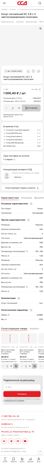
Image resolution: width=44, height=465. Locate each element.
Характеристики (7, 22)
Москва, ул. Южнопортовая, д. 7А (17, 431)
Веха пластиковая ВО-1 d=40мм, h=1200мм (8, 352)
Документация (31, 22)
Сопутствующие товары (14, 328)
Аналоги (34, 328)
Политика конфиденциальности (13, 448)
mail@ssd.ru (7, 424)
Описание (20, 22)
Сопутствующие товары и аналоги (20, 188)
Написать (17, 177)
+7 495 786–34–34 (10, 416)
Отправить (22, 394)
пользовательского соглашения (13, 400)
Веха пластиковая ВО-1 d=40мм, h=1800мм (26, 352)
